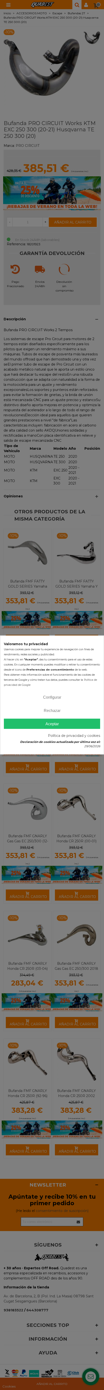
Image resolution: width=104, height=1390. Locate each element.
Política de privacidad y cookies (74, 735)
